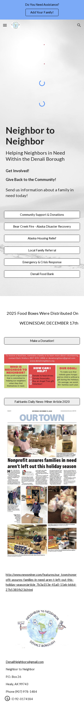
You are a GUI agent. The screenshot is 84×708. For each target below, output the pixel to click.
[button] (5, 25)
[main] (42, 143)
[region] (42, 10)
